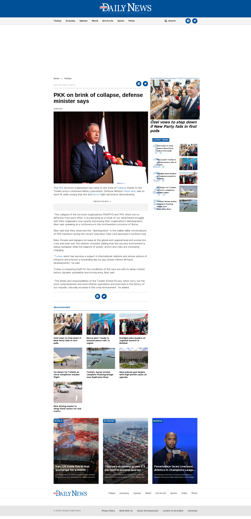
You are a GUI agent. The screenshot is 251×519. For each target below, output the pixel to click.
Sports (121, 21)
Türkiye (57, 21)
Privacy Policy (108, 511)
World (95, 21)
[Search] (166, 21)
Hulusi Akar (130, 191)
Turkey (58, 256)
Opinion (83, 21)
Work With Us (126, 511)
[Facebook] (188, 20)
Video (184, 493)
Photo (132, 21)
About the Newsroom (147, 511)
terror (96, 194)
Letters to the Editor (173, 511)
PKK (61, 188)
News (56, 79)
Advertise (192, 511)
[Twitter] (194, 20)
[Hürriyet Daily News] (125, 8)
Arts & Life (107, 21)
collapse (121, 188)
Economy (70, 21)
